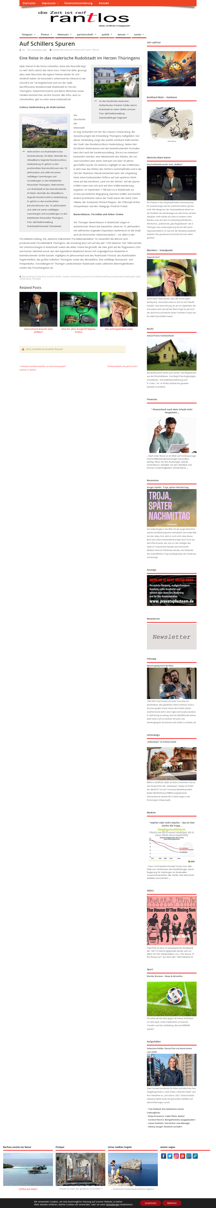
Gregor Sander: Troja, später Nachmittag (167, 487)
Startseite (29, 3)
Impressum (49, 3)
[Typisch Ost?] (172, 278)
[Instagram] (176, 1156)
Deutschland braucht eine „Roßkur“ (38, 330)
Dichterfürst (40, 276)
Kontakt (104, 3)
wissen (122, 34)
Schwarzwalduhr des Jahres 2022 (122, 366)
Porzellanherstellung (101, 276)
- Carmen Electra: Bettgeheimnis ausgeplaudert (171, 1119)
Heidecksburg (76, 276)
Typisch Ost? (153, 257)
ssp (23, 49)
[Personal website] (195, 1156)
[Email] (189, 1156)
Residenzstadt (117, 276)
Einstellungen (113, 1204)
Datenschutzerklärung (78, 3)
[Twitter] (170, 1156)
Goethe (66, 276)
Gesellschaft (57, 49)
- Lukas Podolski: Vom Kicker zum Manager (168, 1123)
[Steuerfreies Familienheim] (172, 354)
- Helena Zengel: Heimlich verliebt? (164, 1126)
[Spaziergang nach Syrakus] (172, 683)
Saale (138, 276)
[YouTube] (182, 1156)
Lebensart (68, 49)
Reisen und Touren (82, 49)
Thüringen (36, 278)
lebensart (63, 34)
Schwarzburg (25, 278)
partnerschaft (85, 34)
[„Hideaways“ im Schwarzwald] (172, 763)
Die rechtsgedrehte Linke (119, 329)
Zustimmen (150, 1203)
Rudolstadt (130, 276)
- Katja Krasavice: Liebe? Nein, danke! (166, 1116)
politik (105, 34)
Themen (95, 49)
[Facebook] (163, 1156)
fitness (45, 34)
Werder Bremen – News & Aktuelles (165, 976)
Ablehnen (172, 1203)
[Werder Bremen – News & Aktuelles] (172, 999)
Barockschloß (28, 276)
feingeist (27, 34)
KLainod (87, 276)
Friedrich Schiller (54, 276)
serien (137, 34)
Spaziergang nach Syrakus (160, 665)
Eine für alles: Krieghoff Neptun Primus (79, 330)
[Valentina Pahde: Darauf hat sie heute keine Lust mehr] (172, 1070)
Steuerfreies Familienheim (160, 335)
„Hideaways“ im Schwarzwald (161, 742)
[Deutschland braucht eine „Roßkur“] (172, 183)
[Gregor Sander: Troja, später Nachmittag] (172, 508)
